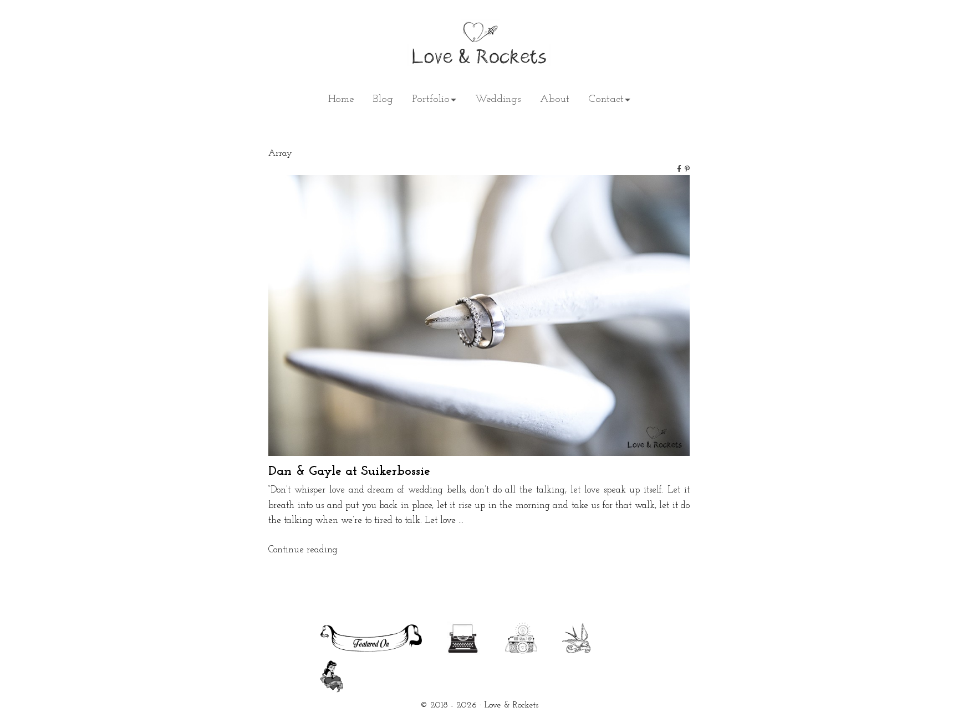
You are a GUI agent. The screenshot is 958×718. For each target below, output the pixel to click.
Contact (606, 99)
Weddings (498, 99)
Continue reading (303, 550)
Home (341, 99)
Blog (383, 99)
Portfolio (431, 99)
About (554, 99)
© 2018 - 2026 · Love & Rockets (479, 705)
